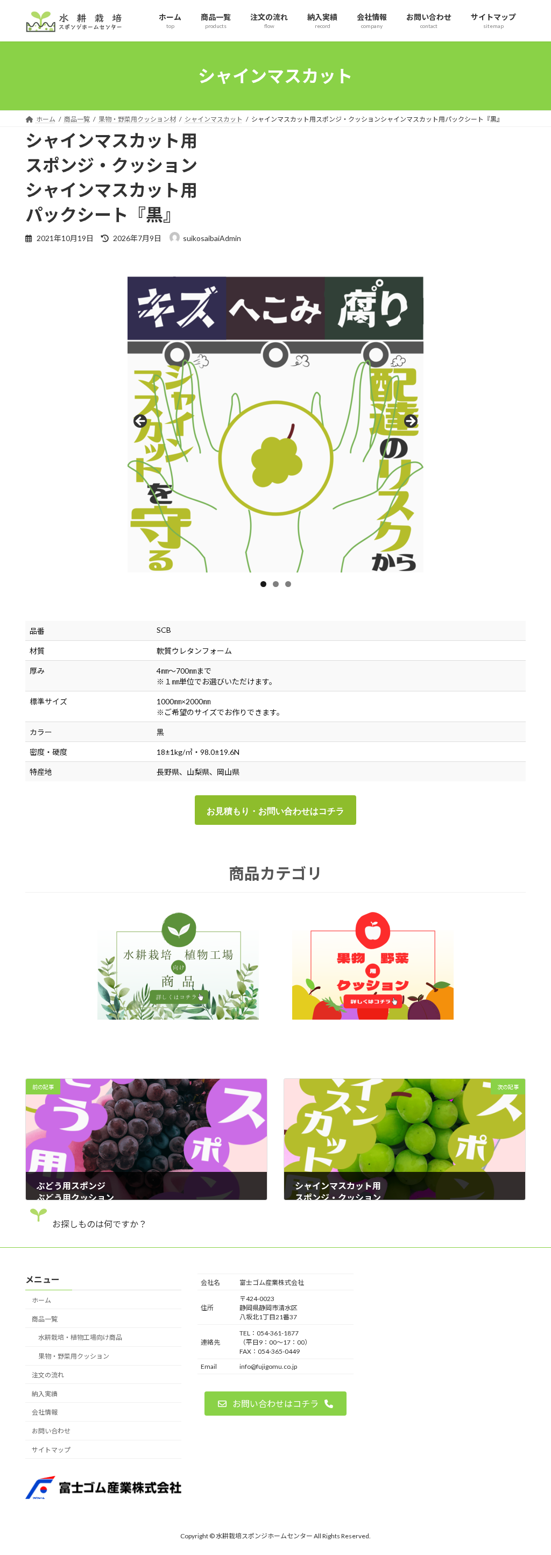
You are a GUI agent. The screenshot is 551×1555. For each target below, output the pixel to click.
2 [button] (276, 584)
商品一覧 (45, 1319)
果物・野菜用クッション (73, 1357)
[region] (275, 424)
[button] (275, 1403)
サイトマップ (51, 1450)
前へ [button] (141, 422)
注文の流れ (48, 1375)
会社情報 (45, 1413)
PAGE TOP (527, 1498)
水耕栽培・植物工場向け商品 (80, 1338)
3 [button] (288, 584)
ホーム (41, 1300)
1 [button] (263, 584)
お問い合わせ (51, 1431)
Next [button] (410, 422)
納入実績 (45, 1394)
